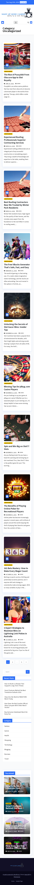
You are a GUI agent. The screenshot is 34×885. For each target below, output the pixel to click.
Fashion (6, 726)
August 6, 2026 (12, 791)
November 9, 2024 (11, 452)
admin (18, 83)
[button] (28, 22)
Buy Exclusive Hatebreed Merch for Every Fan (16, 713)
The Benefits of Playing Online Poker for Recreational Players (15, 508)
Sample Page (19, 881)
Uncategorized (8, 71)
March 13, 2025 (10, 146)
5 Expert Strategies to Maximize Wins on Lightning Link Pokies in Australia (15, 632)
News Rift (27, 874)
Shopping (7, 740)
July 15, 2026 (11, 851)
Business (7, 754)
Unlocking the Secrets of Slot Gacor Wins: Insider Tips (16, 327)
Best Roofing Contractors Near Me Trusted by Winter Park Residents (16, 205)
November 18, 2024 (11, 333)
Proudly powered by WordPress (11, 874)
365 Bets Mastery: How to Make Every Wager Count (16, 569)
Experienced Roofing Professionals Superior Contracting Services (15, 140)
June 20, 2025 (10, 83)
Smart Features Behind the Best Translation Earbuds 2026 (15, 691)
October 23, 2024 (11, 574)
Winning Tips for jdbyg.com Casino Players (17, 388)
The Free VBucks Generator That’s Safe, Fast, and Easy (17, 266)
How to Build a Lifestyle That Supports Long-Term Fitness (14, 685)
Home (12, 881)
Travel (6, 759)
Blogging (7, 749)
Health (6, 735)
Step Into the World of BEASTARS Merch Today (15, 698)
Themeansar (17, 877)
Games (6, 731)
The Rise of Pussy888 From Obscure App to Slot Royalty (16, 77)
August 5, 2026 (12, 811)
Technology (8, 745)
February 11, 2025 (11, 270)
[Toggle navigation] (16, 22)
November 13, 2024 (11, 392)
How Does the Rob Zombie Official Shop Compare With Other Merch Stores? (16, 705)
